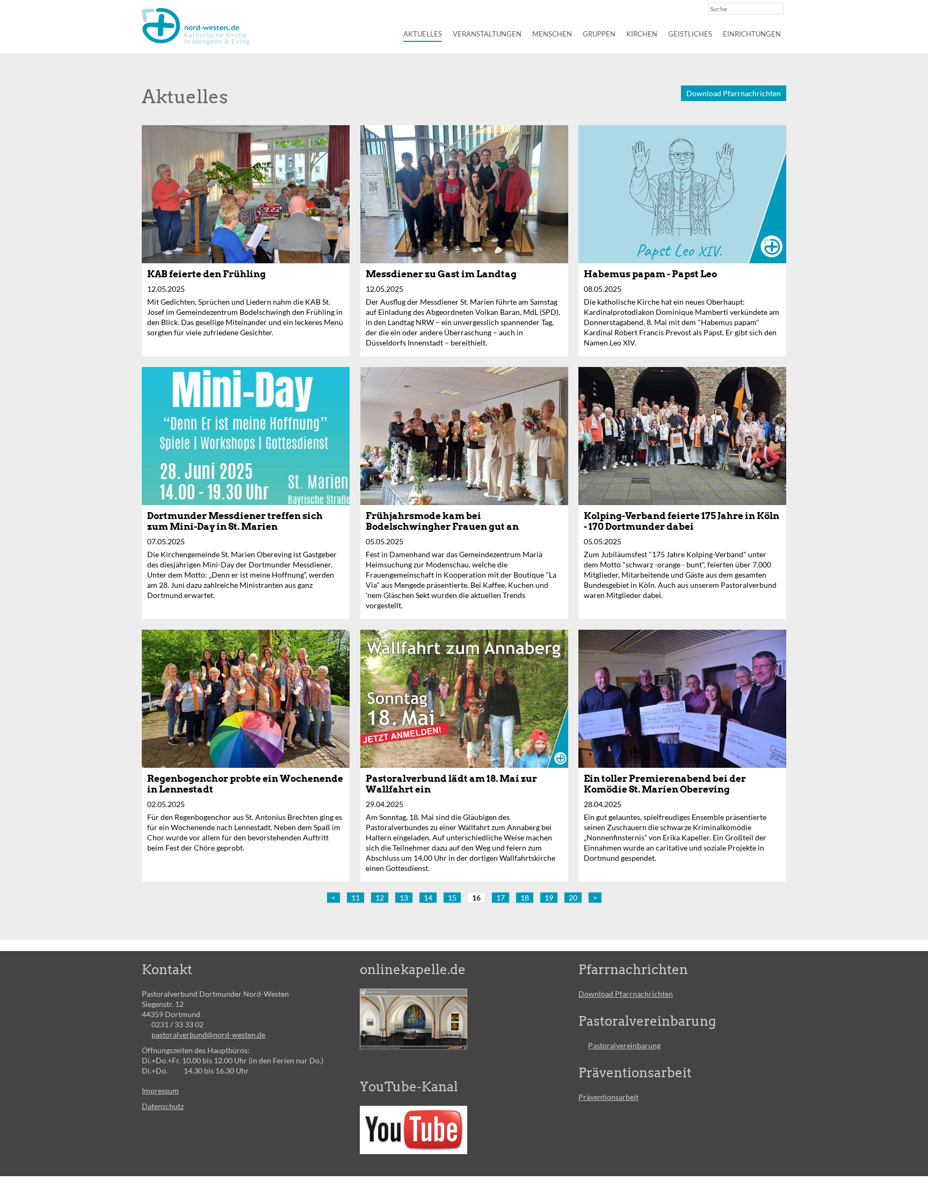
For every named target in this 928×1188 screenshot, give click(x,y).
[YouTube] (413, 1130)
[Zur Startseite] (195, 26)
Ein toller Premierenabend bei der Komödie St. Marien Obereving (665, 784)
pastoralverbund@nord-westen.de (208, 1034)
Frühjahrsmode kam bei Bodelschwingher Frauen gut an (442, 521)
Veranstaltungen (487, 34)
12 (379, 897)
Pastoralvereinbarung (624, 1045)
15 (452, 897)
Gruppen (599, 34)
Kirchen (641, 34)
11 (355, 897)
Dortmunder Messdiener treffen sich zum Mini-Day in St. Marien (235, 521)
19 (549, 897)
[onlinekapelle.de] (413, 1019)
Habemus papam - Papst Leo (650, 274)
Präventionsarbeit (608, 1096)
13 (404, 897)
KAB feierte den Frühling (206, 274)
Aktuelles (422, 34)
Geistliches (690, 34)
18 (524, 897)
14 (428, 897)
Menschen (552, 34)
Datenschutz (163, 1106)
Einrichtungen (752, 34)
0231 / (163, 1024)
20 (573, 897)
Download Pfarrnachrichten (733, 93)
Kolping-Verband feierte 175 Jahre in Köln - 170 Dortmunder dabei (681, 521)
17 (500, 897)
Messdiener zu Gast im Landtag (441, 274)
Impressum (160, 1090)
